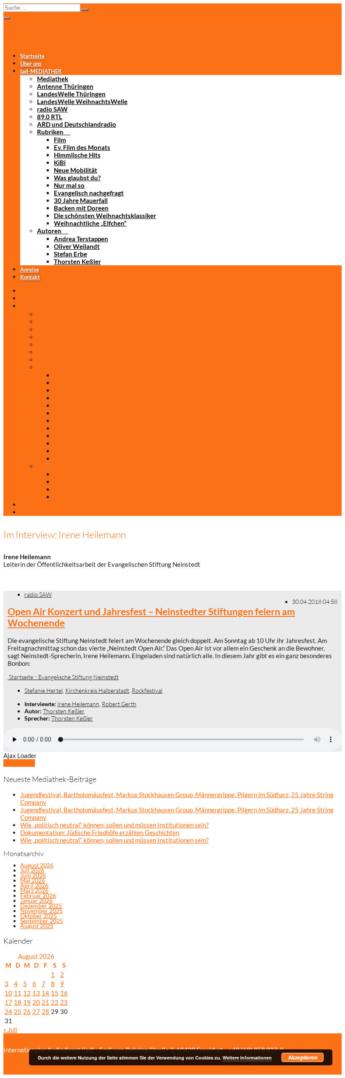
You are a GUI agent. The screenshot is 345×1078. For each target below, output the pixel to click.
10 (8, 993)
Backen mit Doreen (81, 208)
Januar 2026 (36, 900)
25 (17, 1011)
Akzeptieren (302, 1057)
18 (17, 1002)
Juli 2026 (32, 870)
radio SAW (52, 109)
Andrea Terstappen (81, 239)
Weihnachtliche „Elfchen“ (90, 223)
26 (27, 1011)
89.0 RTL (49, 116)
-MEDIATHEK (41, 71)
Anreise (29, 269)
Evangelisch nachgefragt (89, 193)
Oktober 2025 (38, 915)
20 (36, 1002)
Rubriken (50, 132)
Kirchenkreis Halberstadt (97, 690)
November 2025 (41, 910)
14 (45, 993)
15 (54, 993)
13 (36, 993)
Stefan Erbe (70, 254)
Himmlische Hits (77, 155)
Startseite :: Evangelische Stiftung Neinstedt (63, 676)
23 (64, 1002)
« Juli (10, 1029)
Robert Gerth (119, 703)
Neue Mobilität (75, 170)
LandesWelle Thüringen (71, 94)
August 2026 (36, 865)
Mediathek (52, 79)
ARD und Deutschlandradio (76, 124)
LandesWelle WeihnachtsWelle (82, 101)
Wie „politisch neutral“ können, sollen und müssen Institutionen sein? (114, 825)
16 (64, 993)
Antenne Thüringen (65, 86)
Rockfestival (147, 690)
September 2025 (41, 920)
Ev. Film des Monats (82, 147)
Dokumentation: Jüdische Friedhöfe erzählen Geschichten (99, 832)
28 (45, 1011)
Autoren (49, 231)
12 (27, 993)
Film (60, 140)
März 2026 (34, 890)
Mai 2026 (32, 880)
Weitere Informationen (247, 1057)
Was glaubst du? (77, 177)
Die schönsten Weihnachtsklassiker (105, 215)
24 (8, 1011)
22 (54, 1002)
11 (17, 993)
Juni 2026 (33, 875)
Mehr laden (19, 763)
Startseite (32, 56)
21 (45, 1002)
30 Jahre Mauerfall (81, 200)
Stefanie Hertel (43, 690)
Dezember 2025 (41, 905)
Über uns (31, 63)
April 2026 (34, 885)
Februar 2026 (38, 895)
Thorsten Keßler (77, 261)
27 (36, 1011)
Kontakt (30, 277)
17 (8, 1002)
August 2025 (36, 925)
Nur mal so (69, 185)
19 (27, 1002)
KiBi (60, 162)
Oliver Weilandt (77, 246)
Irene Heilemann (78, 703)
